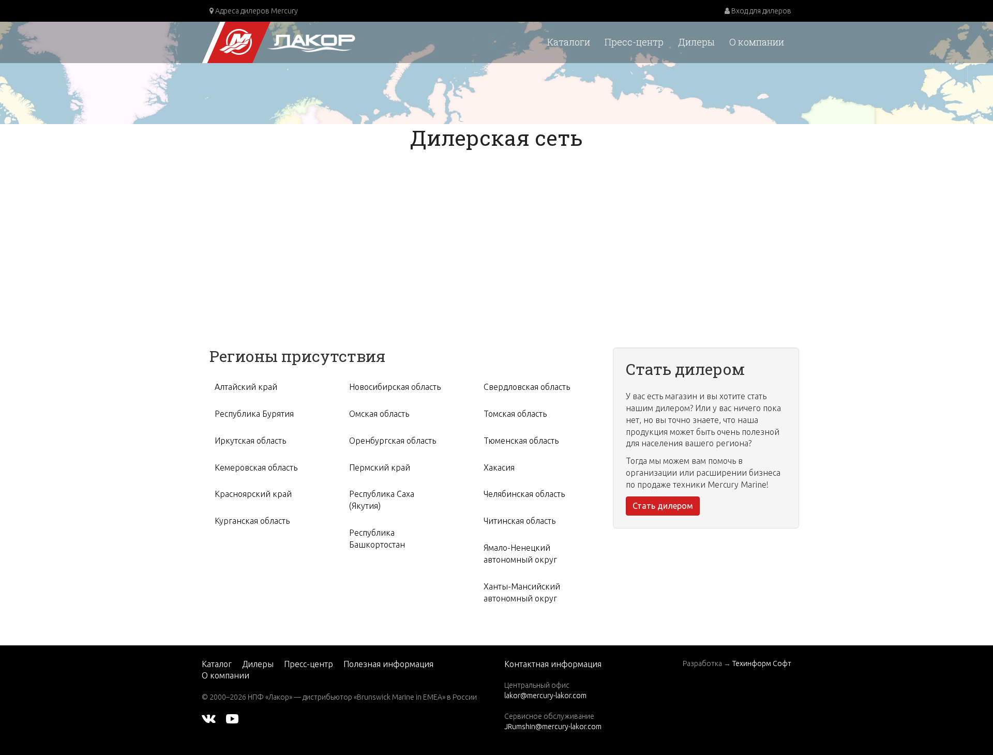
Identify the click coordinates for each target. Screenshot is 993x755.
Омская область (379, 413)
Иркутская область (250, 440)
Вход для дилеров (760, 11)
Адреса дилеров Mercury (256, 11)
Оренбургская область (392, 440)
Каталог (217, 664)
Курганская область (252, 520)
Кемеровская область (256, 467)
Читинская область (519, 520)
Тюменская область (521, 440)
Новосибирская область (395, 386)
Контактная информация (552, 664)
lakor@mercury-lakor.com (545, 695)
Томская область (515, 413)
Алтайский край (246, 386)
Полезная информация (388, 664)
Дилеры (696, 42)
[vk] (209, 718)
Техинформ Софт (761, 663)
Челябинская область (524, 494)
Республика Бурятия (254, 413)
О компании (756, 42)
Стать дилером (663, 505)
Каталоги (568, 42)
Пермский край (379, 467)
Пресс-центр (634, 42)
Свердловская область (527, 386)
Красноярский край (253, 494)
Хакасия (499, 467)
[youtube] (232, 718)
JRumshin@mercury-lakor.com (552, 726)
